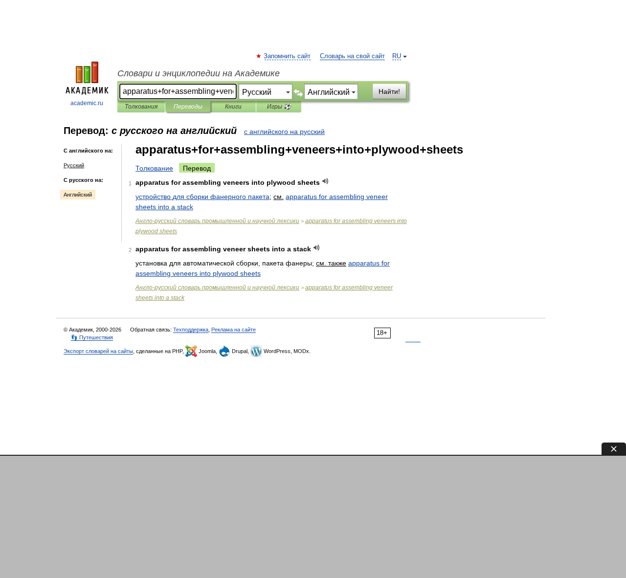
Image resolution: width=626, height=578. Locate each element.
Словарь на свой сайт (352, 56)
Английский (78, 195)
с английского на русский (284, 131)
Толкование (154, 168)
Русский (74, 165)
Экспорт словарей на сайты (98, 351)
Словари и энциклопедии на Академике (198, 73)
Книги (233, 106)
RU (396, 56)
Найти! (389, 91)
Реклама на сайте (233, 330)
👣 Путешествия (92, 337)
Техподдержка (190, 330)
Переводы (188, 106)
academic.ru (86, 103)
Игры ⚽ (279, 106)
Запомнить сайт (288, 56)
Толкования (141, 106)
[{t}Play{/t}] (325, 181)
